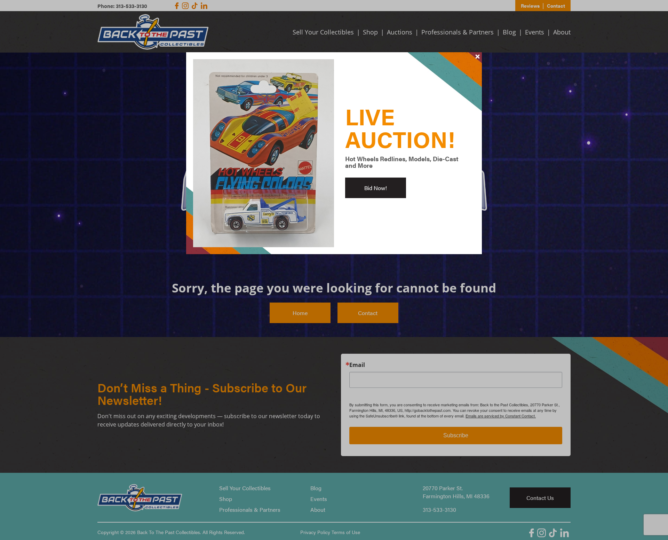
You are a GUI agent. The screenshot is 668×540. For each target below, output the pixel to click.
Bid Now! (375, 188)
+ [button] (478, 56)
